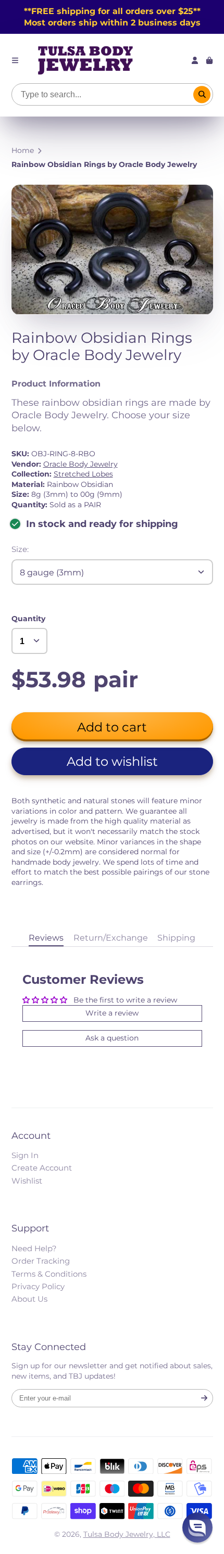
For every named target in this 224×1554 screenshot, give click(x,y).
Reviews (46, 937)
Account (194, 60)
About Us (29, 1299)
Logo (85, 60)
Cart (209, 60)
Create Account (41, 1168)
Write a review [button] (112, 1013)
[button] (112, 761)
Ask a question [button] (112, 1038)
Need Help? (34, 1248)
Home (22, 150)
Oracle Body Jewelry (80, 464)
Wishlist (26, 1181)
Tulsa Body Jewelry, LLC (126, 1534)
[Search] (202, 95)
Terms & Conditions (48, 1274)
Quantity (28, 618)
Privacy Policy (38, 1286)
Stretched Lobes (83, 474)
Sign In (25, 1155)
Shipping (176, 937)
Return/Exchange (110, 937)
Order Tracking (40, 1261)
